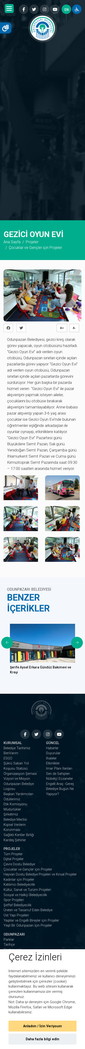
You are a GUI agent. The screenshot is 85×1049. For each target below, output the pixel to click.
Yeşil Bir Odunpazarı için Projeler (28, 925)
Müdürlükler (12, 809)
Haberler (52, 748)
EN (66, 10)
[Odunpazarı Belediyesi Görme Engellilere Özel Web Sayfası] (76, 9)
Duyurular (53, 753)
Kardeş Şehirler (15, 840)
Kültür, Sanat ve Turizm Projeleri (27, 890)
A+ (62, 328)
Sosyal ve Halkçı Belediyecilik (25, 895)
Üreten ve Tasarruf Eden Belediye (28, 910)
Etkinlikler (53, 763)
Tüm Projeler (13, 854)
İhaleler (51, 758)
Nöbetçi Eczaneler (59, 779)
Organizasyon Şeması (20, 774)
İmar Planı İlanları (59, 769)
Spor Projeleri (14, 900)
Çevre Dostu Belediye (19, 864)
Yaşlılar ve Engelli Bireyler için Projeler (31, 921)
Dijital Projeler (14, 859)
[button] (9, 8)
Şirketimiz (11, 814)
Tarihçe (9, 945)
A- (74, 328)
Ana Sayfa (12, 242)
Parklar (9, 940)
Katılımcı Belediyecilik (19, 885)
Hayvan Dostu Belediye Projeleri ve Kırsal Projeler (40, 874)
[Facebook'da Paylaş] (10, 328)
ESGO (8, 758)
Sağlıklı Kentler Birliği (19, 835)
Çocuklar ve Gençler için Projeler (28, 869)
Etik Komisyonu (15, 804)
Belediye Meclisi (15, 820)
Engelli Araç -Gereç (60, 784)
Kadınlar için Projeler (19, 880)
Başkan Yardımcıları (18, 794)
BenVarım (11, 753)
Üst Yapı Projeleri (16, 915)
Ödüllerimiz (12, 799)
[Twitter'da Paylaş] (23, 328)
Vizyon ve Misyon (17, 779)
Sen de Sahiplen (58, 774)
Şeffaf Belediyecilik (17, 905)
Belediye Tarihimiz (17, 748)
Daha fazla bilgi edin (42, 1039)
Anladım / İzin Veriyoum (42, 1026)
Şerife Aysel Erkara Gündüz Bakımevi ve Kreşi (40, 669)
